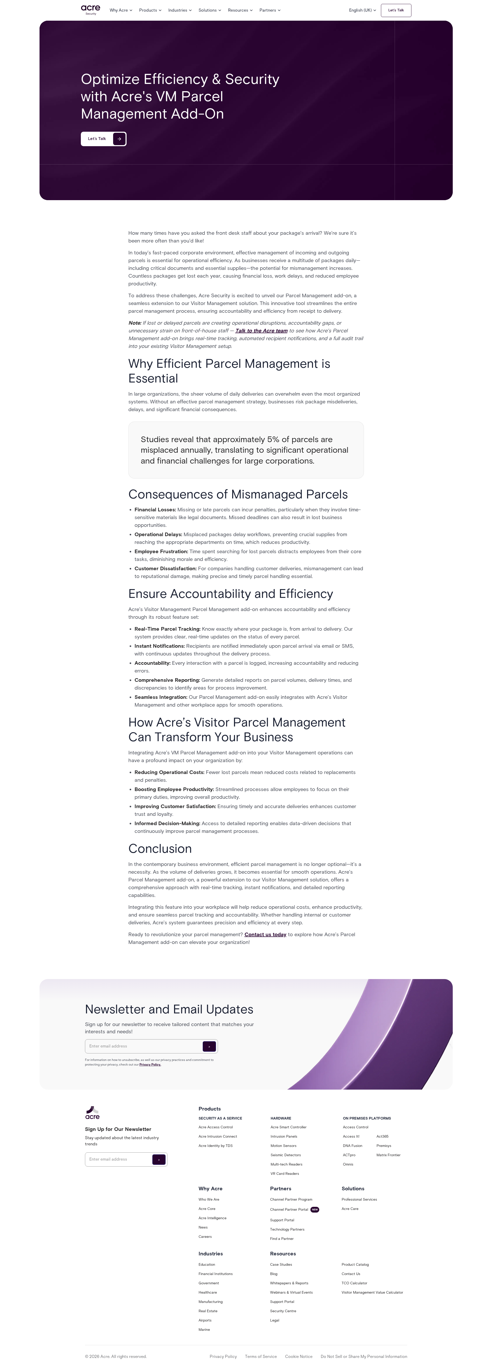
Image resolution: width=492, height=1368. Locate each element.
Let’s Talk (396, 10)
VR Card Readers (285, 1173)
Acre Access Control (216, 1127)
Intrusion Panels (284, 1136)
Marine (204, 1329)
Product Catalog (355, 1264)
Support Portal (282, 1220)
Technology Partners (287, 1229)
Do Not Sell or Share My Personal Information (364, 1356)
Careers (205, 1236)
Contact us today (265, 934)
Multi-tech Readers (286, 1164)
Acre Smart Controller (289, 1127)
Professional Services (359, 1199)
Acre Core (207, 1209)
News (203, 1227)
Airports (205, 1320)
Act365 (382, 1136)
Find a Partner (282, 1239)
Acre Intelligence (213, 1218)
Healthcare (208, 1292)
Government (209, 1283)
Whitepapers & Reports (289, 1283)
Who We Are (209, 1199)
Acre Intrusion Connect (218, 1136)
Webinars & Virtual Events (291, 1292)
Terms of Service (261, 1356)
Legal (274, 1320)
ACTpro (349, 1155)
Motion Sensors (283, 1146)
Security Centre (283, 1311)
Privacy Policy (223, 1356)
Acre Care (350, 1209)
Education (207, 1264)
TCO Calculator (354, 1283)
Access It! (351, 1136)
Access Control (355, 1127)
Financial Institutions (216, 1274)
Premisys (384, 1146)
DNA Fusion (352, 1146)
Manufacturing (211, 1302)
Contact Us (351, 1274)
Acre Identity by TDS (216, 1146)
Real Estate (208, 1311)
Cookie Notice (299, 1356)
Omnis (348, 1164)
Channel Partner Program (291, 1199)
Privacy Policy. (150, 1064)
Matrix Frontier (389, 1155)
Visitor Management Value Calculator (372, 1292)
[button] (121, 10)
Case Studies (281, 1264)
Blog (273, 1274)
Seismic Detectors (286, 1155)
